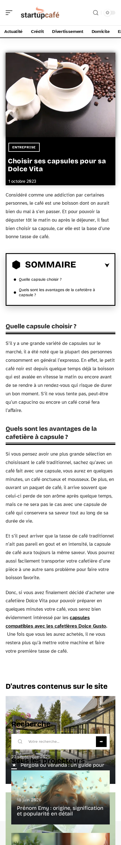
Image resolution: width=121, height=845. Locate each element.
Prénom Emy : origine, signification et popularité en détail (60, 811)
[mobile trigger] (10, 12)
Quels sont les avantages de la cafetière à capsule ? (57, 292)
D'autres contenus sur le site (56, 686)
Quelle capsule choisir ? (40, 279)
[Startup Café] (40, 12)
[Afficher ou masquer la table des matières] (92, 265)
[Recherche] (96, 12)
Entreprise (24, 147)
